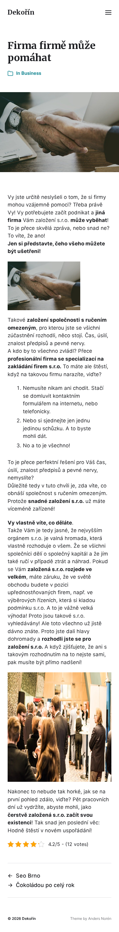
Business (31, 73)
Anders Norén (99, 918)
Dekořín (21, 12)
